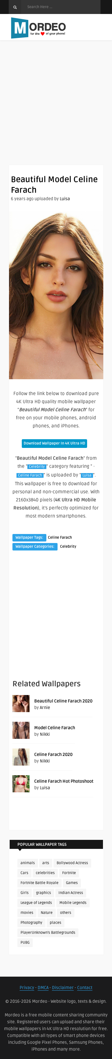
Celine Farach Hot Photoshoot (63, 781)
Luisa (65, 198)
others (65, 912)
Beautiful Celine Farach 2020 (63, 701)
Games (72, 883)
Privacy (27, 987)
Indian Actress (70, 893)
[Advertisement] (56, 109)
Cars (24, 873)
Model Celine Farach (54, 727)
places (55, 922)
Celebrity (37, 466)
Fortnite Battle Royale (39, 883)
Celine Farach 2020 (53, 754)
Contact (84, 987)
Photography (31, 922)
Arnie (45, 707)
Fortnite (69, 873)
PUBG (25, 942)
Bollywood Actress (72, 863)
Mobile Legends (72, 902)
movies (27, 912)
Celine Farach (30, 475)
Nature (47, 912)
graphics (43, 893)
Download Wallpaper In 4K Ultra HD (54, 443)
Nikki (45, 734)
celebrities (45, 873)
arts (45, 863)
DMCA (43, 987)
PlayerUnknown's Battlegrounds (48, 932)
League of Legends (36, 902)
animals (28, 863)
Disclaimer (63, 987)
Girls (25, 893)
